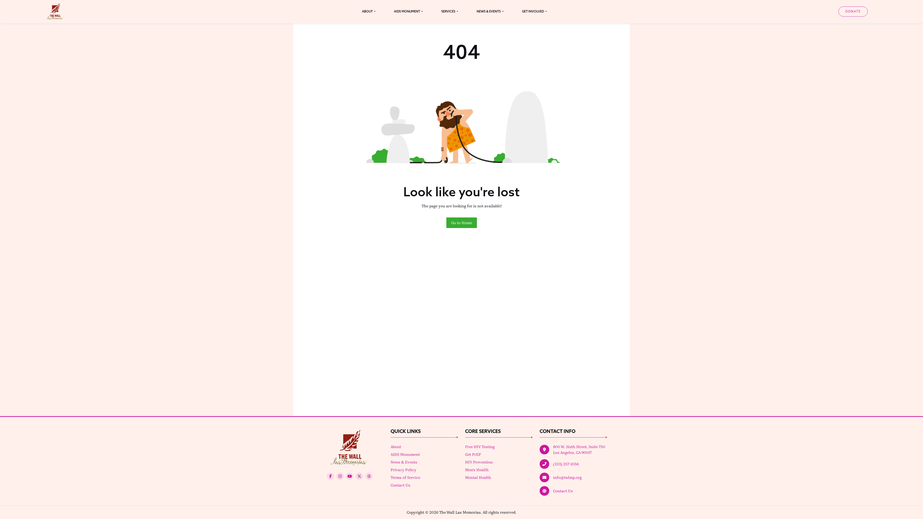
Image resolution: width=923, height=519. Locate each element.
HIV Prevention (479, 461)
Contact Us (400, 485)
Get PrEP (473, 454)
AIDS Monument (405, 454)
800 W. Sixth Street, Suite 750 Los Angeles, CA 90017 (579, 449)
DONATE (853, 11)
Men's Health (477, 469)
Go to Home (461, 222)
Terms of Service (405, 477)
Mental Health (478, 477)
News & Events (404, 461)
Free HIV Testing (480, 446)
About (396, 446)
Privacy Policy (403, 469)
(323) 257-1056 (566, 463)
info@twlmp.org (567, 477)
